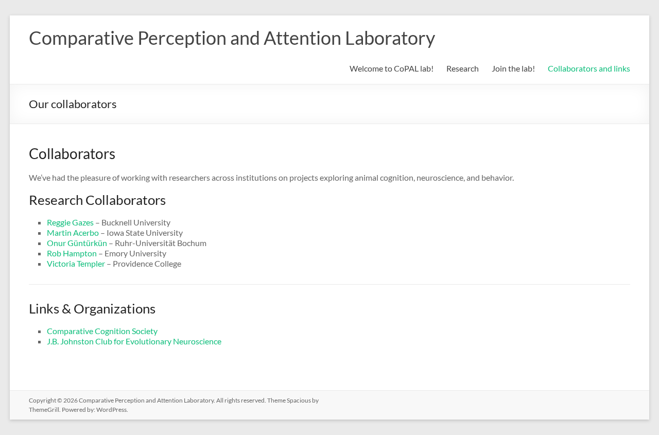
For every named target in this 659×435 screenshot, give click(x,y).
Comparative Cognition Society (102, 331)
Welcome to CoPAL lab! (391, 68)
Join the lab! (513, 68)
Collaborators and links (589, 68)
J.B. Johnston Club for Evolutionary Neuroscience (134, 341)
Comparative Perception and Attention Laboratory (232, 37)
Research (462, 68)
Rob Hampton (72, 253)
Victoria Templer (76, 263)
